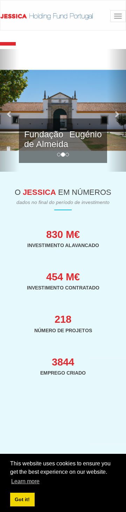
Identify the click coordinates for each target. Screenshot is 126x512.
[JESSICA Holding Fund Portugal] (46, 16)
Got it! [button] (22, 499)
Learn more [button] (25, 481)
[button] (9, 110)
